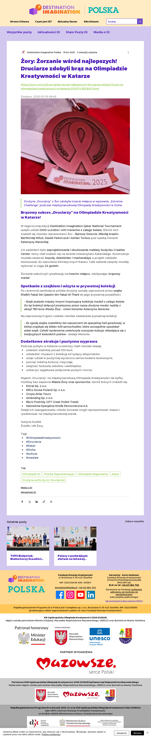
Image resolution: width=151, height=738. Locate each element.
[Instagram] (70, 595)
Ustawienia (121, 733)
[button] (43, 21)
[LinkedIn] (91, 595)
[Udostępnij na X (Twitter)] (29, 501)
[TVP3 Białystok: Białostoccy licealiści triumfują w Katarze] (28, 539)
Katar (115, 473)
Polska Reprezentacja (59, 473)
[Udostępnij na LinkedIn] (36, 501)
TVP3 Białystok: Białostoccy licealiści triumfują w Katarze (25, 557)
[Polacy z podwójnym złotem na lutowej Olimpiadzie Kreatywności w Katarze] (75, 539)
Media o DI (101, 32)
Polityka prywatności (51, 734)
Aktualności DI (49, 32)
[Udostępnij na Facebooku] (22, 501)
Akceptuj (137, 733)
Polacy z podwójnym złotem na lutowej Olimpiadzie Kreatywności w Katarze (73, 557)
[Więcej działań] (128, 52)
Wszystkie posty (19, 32)
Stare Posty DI (77, 32)
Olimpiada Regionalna (93, 473)
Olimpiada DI (31, 473)
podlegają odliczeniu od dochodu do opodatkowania (126, 592)
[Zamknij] (147, 733)
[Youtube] (81, 595)
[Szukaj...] (139, 21)
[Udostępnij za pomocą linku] (43, 501)
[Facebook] (60, 595)
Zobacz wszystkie (134, 521)
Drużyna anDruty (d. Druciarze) (43, 480)
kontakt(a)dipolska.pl (66, 587)
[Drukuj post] (51, 501)
